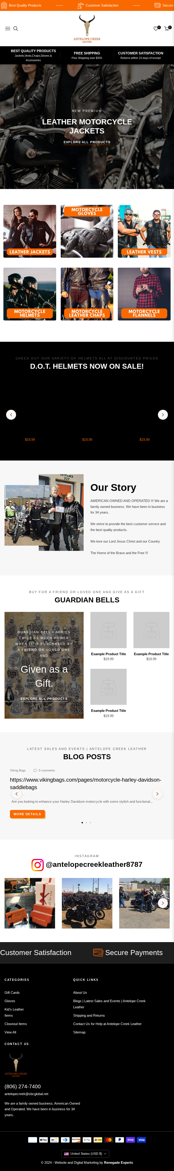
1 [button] (82, 822)
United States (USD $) (86, 1153)
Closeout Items (16, 1024)
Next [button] (163, 415)
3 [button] (90, 822)
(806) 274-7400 (23, 1086)
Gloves (10, 1001)
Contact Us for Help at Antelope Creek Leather (107, 1024)
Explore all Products (44, 699)
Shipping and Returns (89, 1015)
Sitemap (79, 1032)
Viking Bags (18, 770)
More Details (27, 814)
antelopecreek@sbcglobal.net (26, 1094)
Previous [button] (11, 415)
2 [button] (86, 822)
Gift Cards (12, 992)
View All (10, 1032)
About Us (80, 992)
